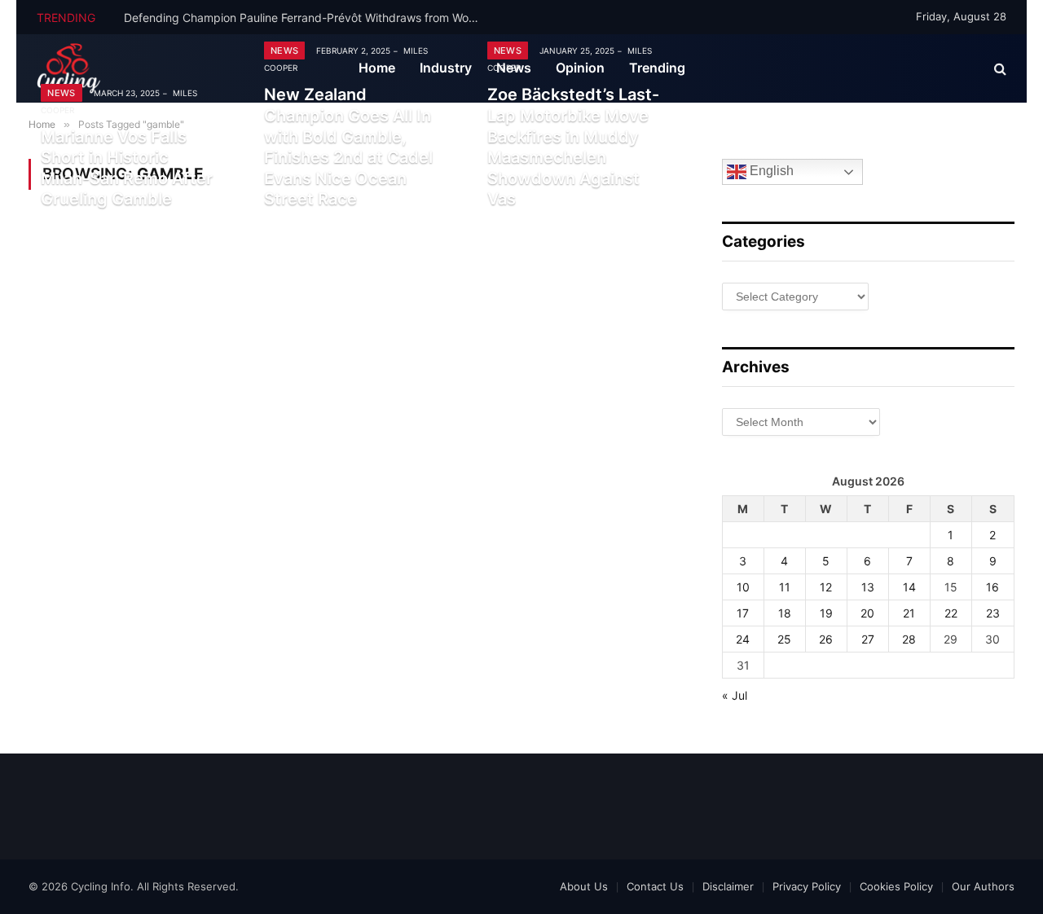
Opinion (580, 67)
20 (867, 613)
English (770, 171)
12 (826, 587)
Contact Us (655, 886)
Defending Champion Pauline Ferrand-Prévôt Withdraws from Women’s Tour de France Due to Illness (307, 17)
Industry (446, 67)
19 (826, 613)
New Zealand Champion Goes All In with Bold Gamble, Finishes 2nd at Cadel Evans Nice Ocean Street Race (348, 147)
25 (784, 639)
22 (950, 613)
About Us (584, 886)
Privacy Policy (806, 886)
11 (784, 587)
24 (743, 639)
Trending (657, 67)
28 (909, 639)
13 (867, 587)
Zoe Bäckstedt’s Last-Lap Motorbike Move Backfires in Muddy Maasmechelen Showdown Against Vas (573, 147)
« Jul (734, 695)
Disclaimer (728, 886)
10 (743, 587)
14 (909, 587)
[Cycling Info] (69, 68)
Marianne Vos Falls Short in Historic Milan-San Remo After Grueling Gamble (127, 168)
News (61, 93)
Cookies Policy (896, 886)
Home (377, 67)
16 (992, 587)
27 (867, 639)
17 (743, 613)
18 (784, 613)
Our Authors (983, 886)
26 (826, 639)
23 (993, 613)
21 (909, 613)
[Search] (998, 69)
